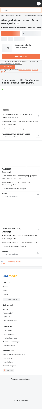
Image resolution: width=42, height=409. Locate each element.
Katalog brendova (9, 345)
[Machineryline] (2, 15)
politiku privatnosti (24, 70)
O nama (5, 287)
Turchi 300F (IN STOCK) (11, 229)
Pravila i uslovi (7, 330)
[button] (39, 3)
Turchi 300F (6, 169)
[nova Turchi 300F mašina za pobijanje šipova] (21, 154)
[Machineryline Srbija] (15, 3)
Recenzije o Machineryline (11, 342)
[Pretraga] (39, 10)
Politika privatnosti (9, 334)
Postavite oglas (21, 56)
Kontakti (5, 294)
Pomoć (5, 290)
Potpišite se (7, 67)
